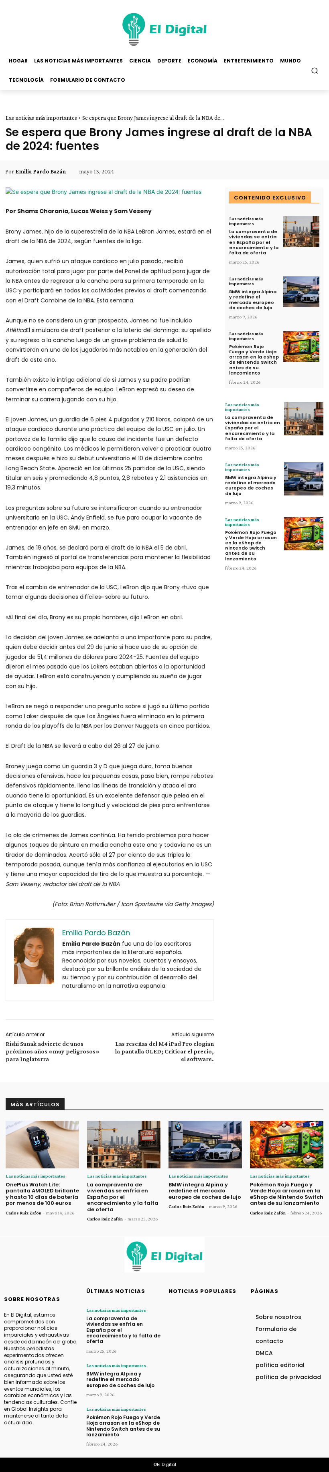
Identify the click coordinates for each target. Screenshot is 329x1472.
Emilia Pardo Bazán (40, 171)
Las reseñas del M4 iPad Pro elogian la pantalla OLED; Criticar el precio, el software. (164, 1051)
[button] (314, 70)
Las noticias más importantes (41, 118)
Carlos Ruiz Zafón (23, 1213)
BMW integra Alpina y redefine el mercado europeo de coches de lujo (252, 299)
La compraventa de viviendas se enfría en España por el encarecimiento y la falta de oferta (253, 242)
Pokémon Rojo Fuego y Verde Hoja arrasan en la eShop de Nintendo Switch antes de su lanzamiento (254, 359)
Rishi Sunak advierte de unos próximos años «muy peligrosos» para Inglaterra (53, 1051)
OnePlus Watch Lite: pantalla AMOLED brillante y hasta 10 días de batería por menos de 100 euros (42, 1194)
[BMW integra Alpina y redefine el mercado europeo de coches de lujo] (301, 291)
